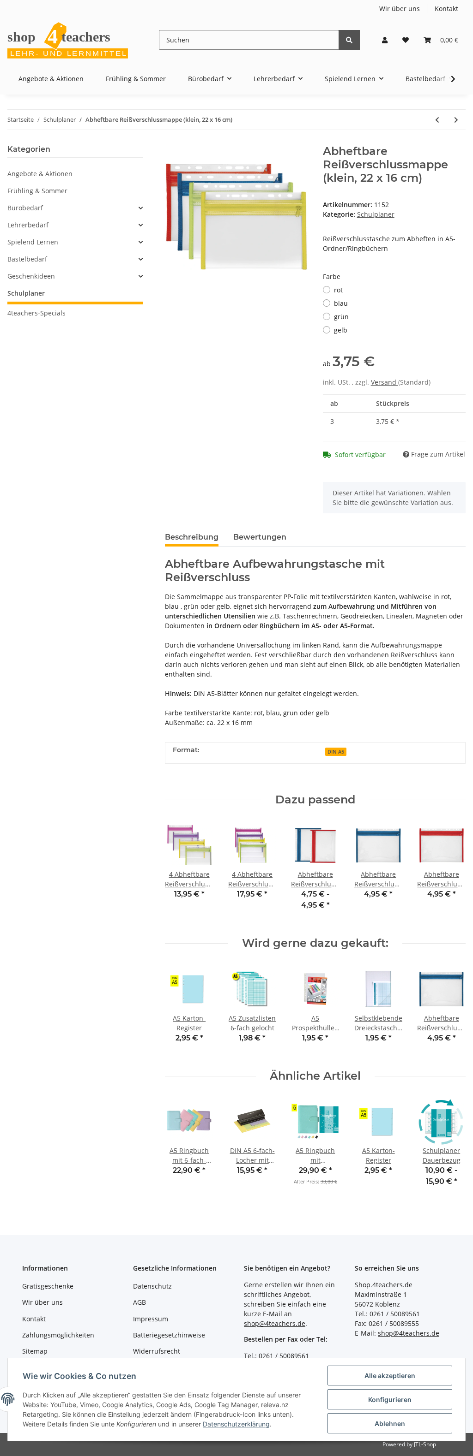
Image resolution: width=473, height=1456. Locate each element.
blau (341, 303)
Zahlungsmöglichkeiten (58, 1335)
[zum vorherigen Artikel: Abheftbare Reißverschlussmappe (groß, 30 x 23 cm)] (437, 120)
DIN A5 (335, 752)
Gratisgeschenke (47, 1286)
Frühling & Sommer (37, 190)
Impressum (150, 1318)
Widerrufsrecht (156, 1351)
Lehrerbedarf (28, 224)
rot (338, 289)
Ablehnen (390, 1423)
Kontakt (446, 8)
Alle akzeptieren (389, 1375)
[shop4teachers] (68, 40)
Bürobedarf (25, 207)
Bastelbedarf (27, 259)
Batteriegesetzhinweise (169, 1335)
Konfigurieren (390, 1399)
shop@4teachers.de (274, 1323)
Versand (384, 382)
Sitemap (35, 1351)
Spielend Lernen (32, 242)
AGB (139, 1302)
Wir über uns (399, 8)
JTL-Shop (425, 1444)
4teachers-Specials (36, 313)
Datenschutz (152, 1286)
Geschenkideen (31, 276)
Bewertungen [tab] (259, 537)
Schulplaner (375, 214)
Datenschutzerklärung (236, 1424)
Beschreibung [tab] (191, 537)
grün (341, 316)
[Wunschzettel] (405, 40)
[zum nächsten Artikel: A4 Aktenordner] (456, 120)
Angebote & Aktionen (40, 173)
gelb (340, 330)
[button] (385, 40)
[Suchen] (349, 40)
